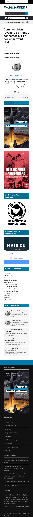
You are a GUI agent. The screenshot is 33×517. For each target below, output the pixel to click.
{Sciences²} (7, 293)
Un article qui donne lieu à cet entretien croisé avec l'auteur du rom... (19, 314)
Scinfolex (7, 295)
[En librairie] (16, 147)
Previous (10, 97)
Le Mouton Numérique (11, 291)
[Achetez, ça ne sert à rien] (16, 51)
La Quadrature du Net (10, 284)
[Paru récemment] (16, 412)
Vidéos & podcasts (10, 451)
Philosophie (8, 443)
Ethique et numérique (11, 433)
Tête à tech (7, 300)
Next (24, 97)
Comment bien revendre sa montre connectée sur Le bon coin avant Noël (16, 36)
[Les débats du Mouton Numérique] (16, 226)
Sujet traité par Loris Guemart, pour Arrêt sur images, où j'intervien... (19, 324)
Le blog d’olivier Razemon (12, 289)
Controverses (9, 422)
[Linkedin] (18, 92)
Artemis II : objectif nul (11, 485)
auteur (27, 507)
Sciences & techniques (11, 447)
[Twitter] (15, 92)
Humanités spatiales (10, 280)
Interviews (8, 436)
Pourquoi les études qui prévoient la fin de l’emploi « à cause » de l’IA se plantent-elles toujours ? (16, 476)
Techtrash (7, 298)
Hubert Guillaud (8, 282)
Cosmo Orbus (8, 278)
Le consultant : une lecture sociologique (17, 482)
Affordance (7, 273)
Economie (8, 429)
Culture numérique (10, 425)
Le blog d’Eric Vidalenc (11, 287)
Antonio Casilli (8, 276)
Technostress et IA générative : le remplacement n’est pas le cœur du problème (14, 468)
